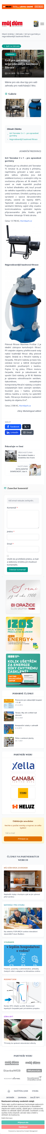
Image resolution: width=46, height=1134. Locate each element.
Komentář (12, 507)
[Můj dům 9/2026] (36, 24)
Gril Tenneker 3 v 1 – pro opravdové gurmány (24, 134)
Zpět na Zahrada (13, 46)
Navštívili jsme (21, 1091)
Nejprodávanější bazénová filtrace (23, 139)
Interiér (10, 1097)
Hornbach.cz (26, 221)
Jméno (10, 531)
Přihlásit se (23, 839)
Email (10, 543)
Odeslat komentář (17, 569)
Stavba (35, 1091)
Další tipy (35, 1097)
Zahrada (19, 34)
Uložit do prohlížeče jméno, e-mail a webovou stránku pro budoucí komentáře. (23, 562)
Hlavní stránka (8, 34)
